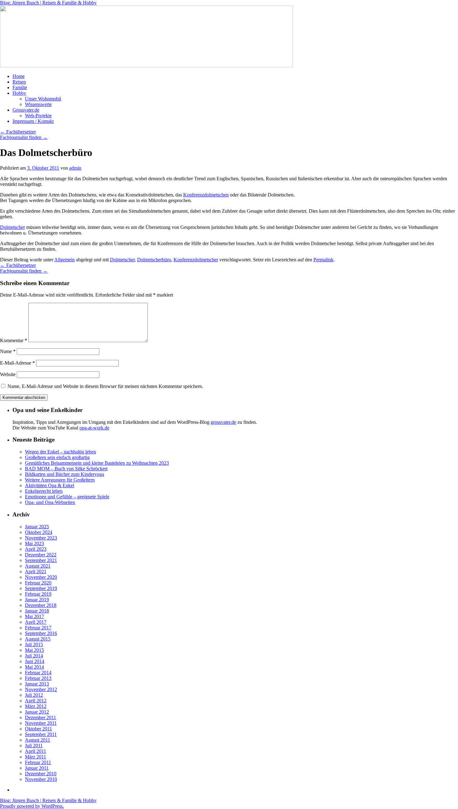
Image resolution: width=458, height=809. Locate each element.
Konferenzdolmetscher (196, 259)
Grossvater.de (25, 110)
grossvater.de (223, 422)
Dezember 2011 (40, 717)
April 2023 (35, 549)
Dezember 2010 (40, 773)
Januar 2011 (37, 768)
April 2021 (35, 571)
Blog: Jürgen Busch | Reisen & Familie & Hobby (48, 2)
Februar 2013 (38, 678)
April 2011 (35, 751)
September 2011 (41, 734)
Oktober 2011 (38, 728)
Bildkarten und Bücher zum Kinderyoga (64, 474)
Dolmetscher (12, 227)
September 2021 (41, 560)
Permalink (323, 259)
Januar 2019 (37, 599)
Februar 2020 (38, 582)
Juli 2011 (34, 745)
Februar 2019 (38, 594)
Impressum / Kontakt (33, 121)
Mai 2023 (34, 543)
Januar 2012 (37, 712)
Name (8, 351)
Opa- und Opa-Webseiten (50, 502)
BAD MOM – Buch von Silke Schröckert (66, 468)
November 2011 (41, 723)
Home (18, 76)
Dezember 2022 (40, 554)
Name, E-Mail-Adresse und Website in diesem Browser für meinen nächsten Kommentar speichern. (105, 386)
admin (75, 168)
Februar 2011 (38, 762)
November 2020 (41, 577)
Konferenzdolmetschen (206, 194)
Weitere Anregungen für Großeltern (60, 479)
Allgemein (64, 259)
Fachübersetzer (18, 131)
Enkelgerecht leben (44, 491)
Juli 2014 (34, 655)
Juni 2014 (34, 661)
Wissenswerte (38, 104)
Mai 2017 (34, 616)
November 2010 (41, 779)
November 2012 (41, 689)
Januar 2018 (37, 610)
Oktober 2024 (38, 532)
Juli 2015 (34, 644)
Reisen (19, 82)
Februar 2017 (38, 627)
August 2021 (37, 566)
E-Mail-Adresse (17, 363)
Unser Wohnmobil (43, 98)
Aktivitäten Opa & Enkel (49, 485)
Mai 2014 (34, 667)
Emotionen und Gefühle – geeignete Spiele (67, 496)
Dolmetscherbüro (154, 259)
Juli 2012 (34, 695)
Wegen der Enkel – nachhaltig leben (60, 451)
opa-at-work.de (94, 427)
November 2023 (41, 537)
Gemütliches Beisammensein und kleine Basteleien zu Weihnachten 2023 (97, 463)
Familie (19, 87)
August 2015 (37, 639)
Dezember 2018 (40, 605)
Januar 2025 (37, 526)
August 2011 (37, 740)
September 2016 (41, 633)
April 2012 (35, 700)
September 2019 (41, 588)
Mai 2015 (34, 650)
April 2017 (35, 622)
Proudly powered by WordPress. (32, 806)
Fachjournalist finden (24, 137)
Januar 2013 (37, 683)
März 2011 (35, 756)
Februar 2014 (38, 672)
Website (8, 374)
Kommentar (13, 340)
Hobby (19, 93)
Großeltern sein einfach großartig (57, 457)
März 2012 (35, 706)
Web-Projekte (38, 115)
